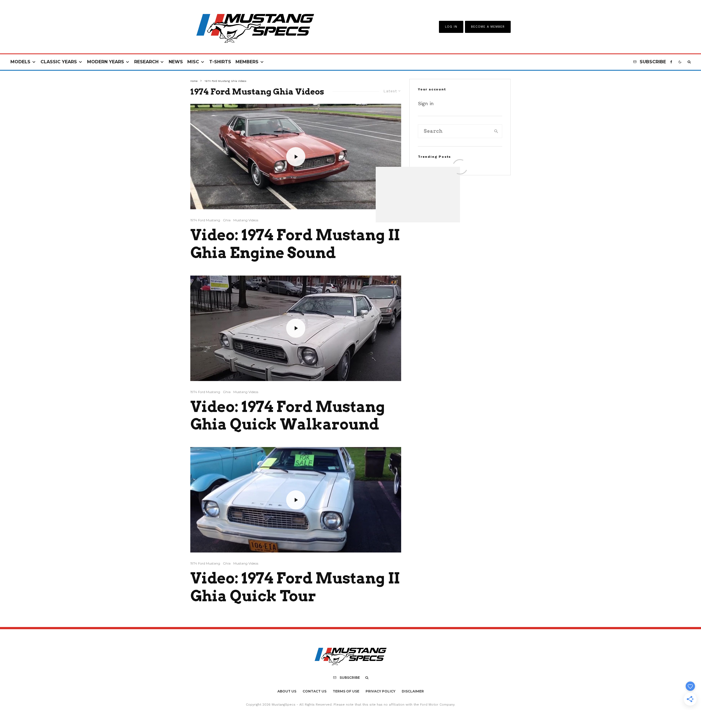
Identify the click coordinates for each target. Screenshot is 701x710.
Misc (193, 61)
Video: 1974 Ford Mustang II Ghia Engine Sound (295, 244)
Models (20, 61)
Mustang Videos (245, 220)
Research (146, 61)
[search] (496, 131)
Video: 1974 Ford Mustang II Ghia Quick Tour (295, 587)
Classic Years (59, 61)
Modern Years (105, 61)
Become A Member (488, 26)
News (176, 61)
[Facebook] (671, 62)
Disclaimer (413, 691)
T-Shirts (220, 61)
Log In (451, 26)
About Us (286, 691)
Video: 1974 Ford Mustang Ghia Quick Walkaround (287, 415)
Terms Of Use (346, 691)
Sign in (426, 103)
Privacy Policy (380, 691)
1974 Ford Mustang (205, 220)
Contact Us (314, 691)
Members (246, 61)
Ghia (227, 220)
